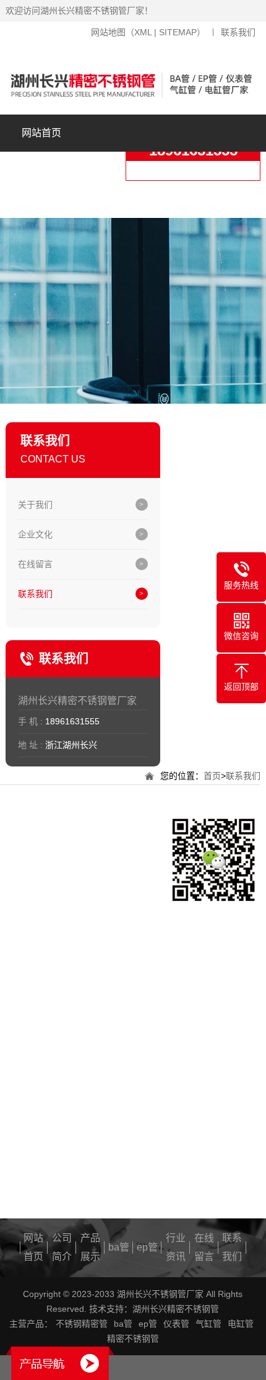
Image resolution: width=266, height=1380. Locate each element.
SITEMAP (178, 32)
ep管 (147, 1247)
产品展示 (124, 199)
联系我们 (238, 32)
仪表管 (176, 1324)
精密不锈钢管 (133, 1338)
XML (143, 32)
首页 (212, 776)
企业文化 (35, 534)
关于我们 (35, 505)
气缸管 (208, 1324)
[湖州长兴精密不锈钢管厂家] (133, 85)
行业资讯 (176, 1247)
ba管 (207, 199)
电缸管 (241, 1324)
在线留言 (35, 564)
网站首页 (41, 133)
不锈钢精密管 (82, 1324)
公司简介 (41, 170)
